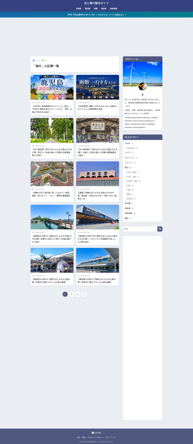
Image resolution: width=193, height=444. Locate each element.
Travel (129, 143)
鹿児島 (87, 8)
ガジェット (131, 158)
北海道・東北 (134, 181)
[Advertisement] (96, 37)
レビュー (130, 163)
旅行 (128, 168)
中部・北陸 (132, 177)
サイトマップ (111, 437)
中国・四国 (132, 172)
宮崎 (130, 186)
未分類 (129, 203)
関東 (130, 194)
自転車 (103, 8)
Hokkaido (132, 148)
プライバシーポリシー (95, 437)
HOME (98, 432)
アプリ (129, 153)
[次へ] (84, 294)
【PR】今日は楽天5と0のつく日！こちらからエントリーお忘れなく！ (96, 15)
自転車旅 (113, 8)
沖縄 (95, 8)
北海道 (78, 8)
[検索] (159, 228)
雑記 (128, 218)
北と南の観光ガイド (96, 3)
